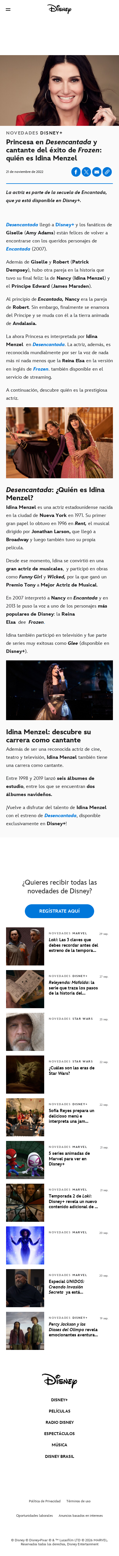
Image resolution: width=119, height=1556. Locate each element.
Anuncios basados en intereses (81, 1516)
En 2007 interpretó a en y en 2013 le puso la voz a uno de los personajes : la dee (57, 610)
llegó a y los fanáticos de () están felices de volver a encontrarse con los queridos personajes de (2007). (59, 237)
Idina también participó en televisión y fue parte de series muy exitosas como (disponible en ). (57, 643)
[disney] (59, 1381)
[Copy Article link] (107, 172)
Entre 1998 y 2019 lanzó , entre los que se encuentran (50, 786)
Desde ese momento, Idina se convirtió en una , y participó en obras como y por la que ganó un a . (57, 573)
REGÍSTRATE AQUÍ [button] (59, 911)
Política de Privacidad (45, 1501)
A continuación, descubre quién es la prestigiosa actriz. (56, 394)
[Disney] (59, 9)
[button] (8, 9)
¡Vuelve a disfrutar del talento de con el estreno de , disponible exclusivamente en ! (56, 816)
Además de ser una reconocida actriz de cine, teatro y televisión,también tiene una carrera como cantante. (56, 757)
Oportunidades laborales (34, 1516)
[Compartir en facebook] (76, 172)
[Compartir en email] (96, 172)
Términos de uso (78, 1501)
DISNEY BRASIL (59, 1456)
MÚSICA (59, 1445)
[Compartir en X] (86, 172)
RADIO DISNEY (60, 1422)
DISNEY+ (59, 1400)
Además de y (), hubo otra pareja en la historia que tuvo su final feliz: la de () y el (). (58, 274)
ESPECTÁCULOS (59, 1433)
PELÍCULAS (59, 1411)
